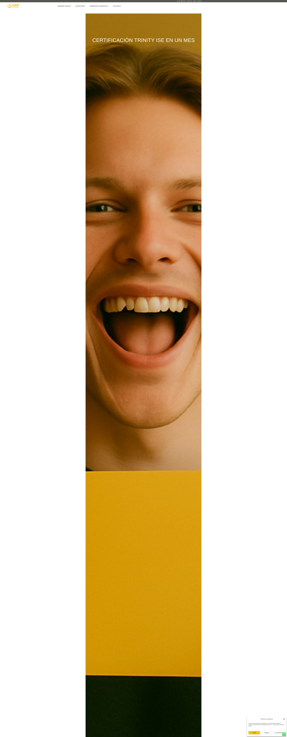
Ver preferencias (279, 732)
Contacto (199, 1)
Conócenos (189, 1)
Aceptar (254, 732)
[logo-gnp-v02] (13, 6)
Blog (194, 1)
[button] (284, 719)
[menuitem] (64, 6)
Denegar (267, 732)
